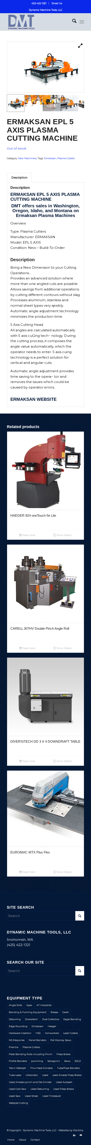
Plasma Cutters (66, 158)
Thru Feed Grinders (41, 1068)
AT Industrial (43, 1005)
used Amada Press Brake (67, 1075)
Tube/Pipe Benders (68, 1068)
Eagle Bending (72, 1019)
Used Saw (15, 1096)
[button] (16, 103)
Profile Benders (18, 1061)
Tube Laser (15, 1075)
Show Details (64, 535)
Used (45, 1075)
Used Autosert (64, 1082)
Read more (28, 535)
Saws (67, 1061)
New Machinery (27, 158)
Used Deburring (39, 1088)
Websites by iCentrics (71, 1130)
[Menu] (82, 21)
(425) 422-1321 (18, 945)
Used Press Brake (63, 1088)
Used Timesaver (51, 1096)
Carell (65, 1012)
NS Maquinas (17, 1040)
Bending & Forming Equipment (27, 1012)
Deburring (15, 1019)
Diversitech (31, 1019)
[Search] (72, 22)
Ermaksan (50, 158)
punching (37, 1061)
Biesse (54, 1012)
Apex (29, 1005)
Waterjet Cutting (18, 1103)
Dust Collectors (50, 1019)
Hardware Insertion (20, 1033)
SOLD (77, 1061)
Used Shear (31, 1096)
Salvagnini (53, 1061)
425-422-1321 (38, 3)
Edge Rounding (18, 1026)
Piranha (13, 1047)
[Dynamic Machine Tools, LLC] (38, 22)
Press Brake (63, 1054)
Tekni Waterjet (17, 1068)
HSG (38, 1033)
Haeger (52, 1026)
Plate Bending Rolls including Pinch (30, 1054)
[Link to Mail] (81, 1135)
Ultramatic (32, 1075)
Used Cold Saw (17, 1088)
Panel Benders (37, 1040)
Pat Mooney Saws (60, 1040)
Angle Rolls (15, 1005)
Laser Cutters (70, 1033)
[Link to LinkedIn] (74, 1135)
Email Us (57, 3)
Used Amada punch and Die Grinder (30, 1082)
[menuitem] (39, 3)
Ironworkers (52, 1033)
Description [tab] (19, 177)
